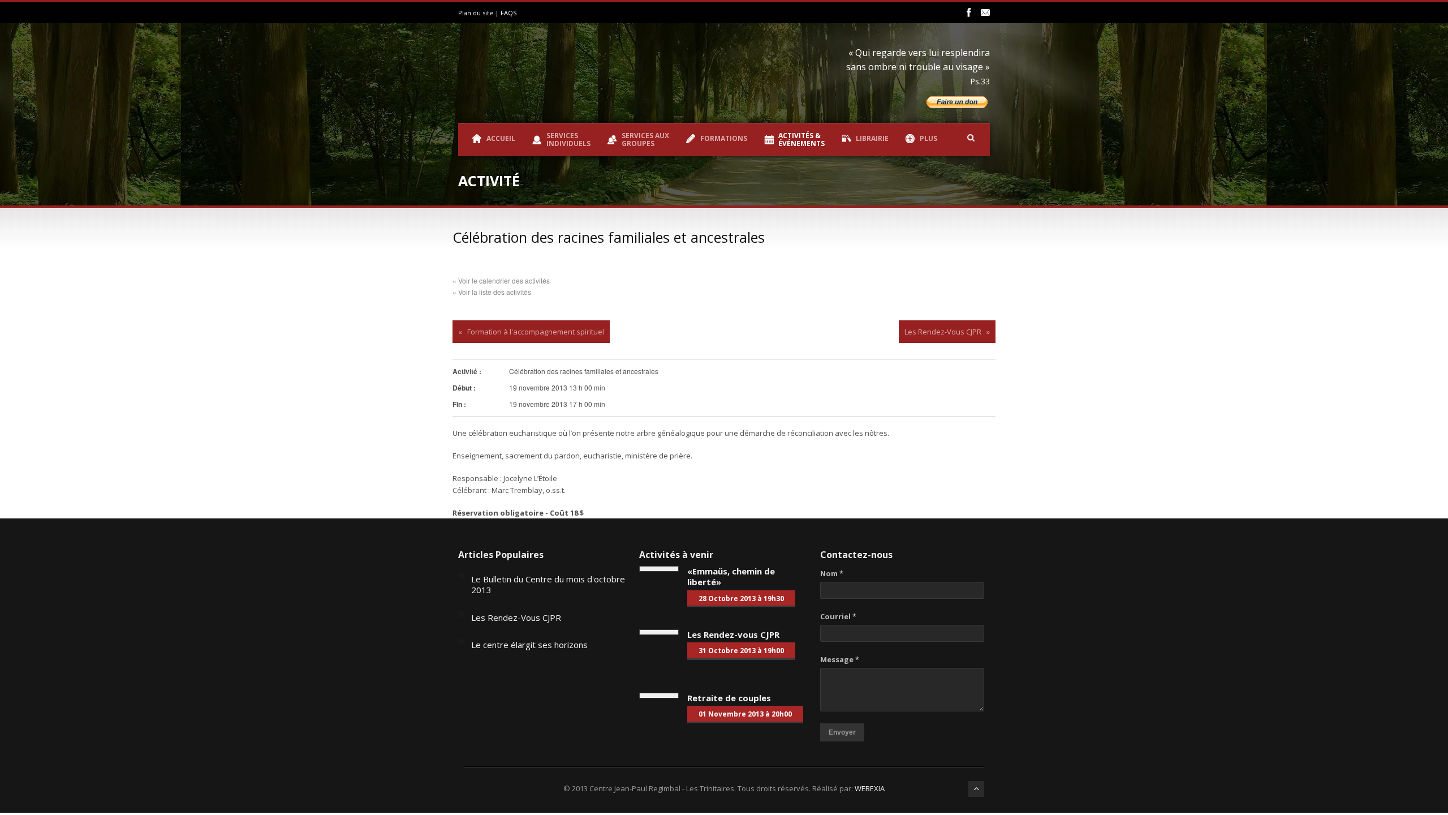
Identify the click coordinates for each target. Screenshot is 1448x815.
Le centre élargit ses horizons (529, 644)
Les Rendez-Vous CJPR (942, 332)
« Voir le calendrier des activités (501, 280)
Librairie (872, 138)
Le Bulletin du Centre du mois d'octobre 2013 (548, 584)
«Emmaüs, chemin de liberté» (731, 576)
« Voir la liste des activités (492, 292)
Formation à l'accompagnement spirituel (535, 332)
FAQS (508, 12)
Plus (928, 138)
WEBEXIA (870, 788)
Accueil (500, 138)
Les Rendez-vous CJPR (733, 634)
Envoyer (842, 732)
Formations (723, 138)
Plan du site (475, 12)
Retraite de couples (729, 698)
